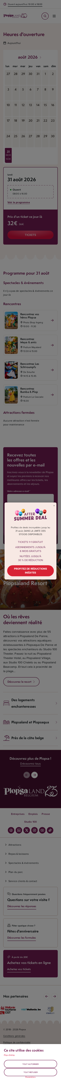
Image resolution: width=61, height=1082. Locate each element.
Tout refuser (31, 1072)
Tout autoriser (30, 1064)
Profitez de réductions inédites (30, 570)
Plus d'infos (9, 1055)
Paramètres (30, 1077)
